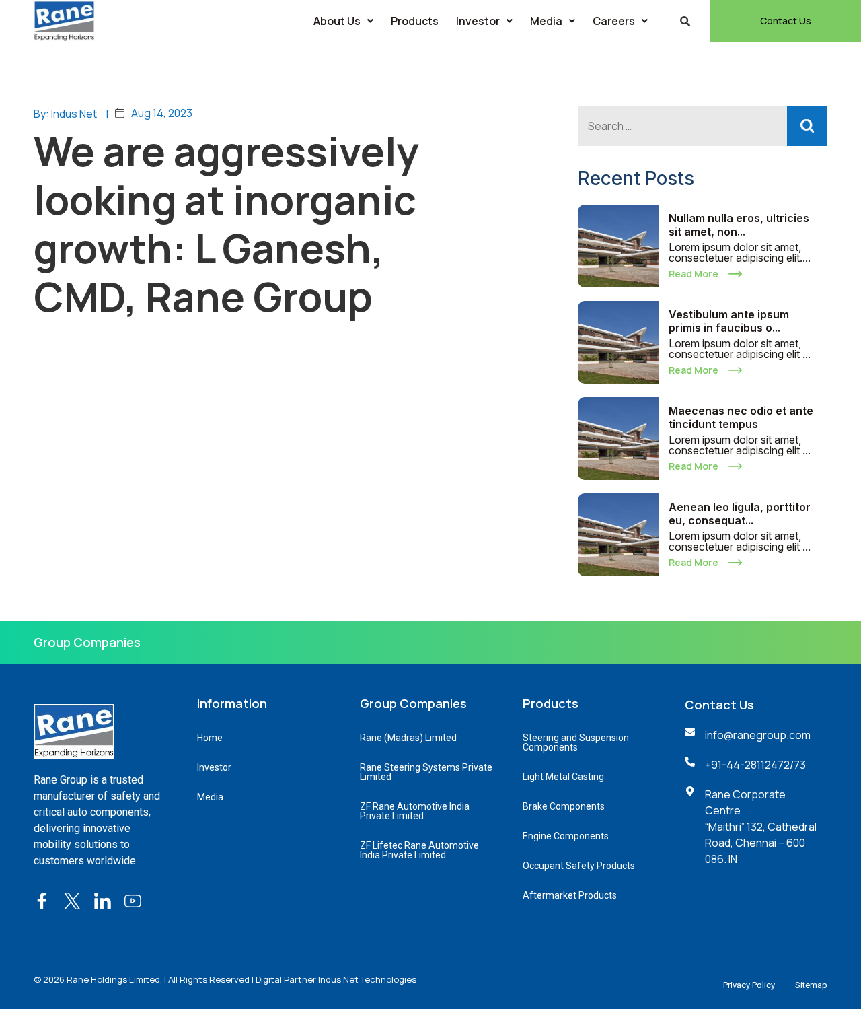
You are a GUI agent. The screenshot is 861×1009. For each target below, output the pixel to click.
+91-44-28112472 (747, 764)
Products (415, 20)
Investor (478, 20)
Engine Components (566, 836)
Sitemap (811, 985)
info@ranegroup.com (758, 735)
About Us (337, 20)
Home (210, 737)
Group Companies (87, 642)
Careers (614, 20)
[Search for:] (702, 126)
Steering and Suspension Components (576, 742)
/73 (798, 764)
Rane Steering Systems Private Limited (426, 772)
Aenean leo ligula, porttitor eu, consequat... (740, 513)
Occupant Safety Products (579, 865)
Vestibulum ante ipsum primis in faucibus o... (729, 321)
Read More (693, 273)
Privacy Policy (749, 985)
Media (546, 20)
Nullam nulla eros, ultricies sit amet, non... (739, 224)
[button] (343, 21)
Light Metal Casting (563, 776)
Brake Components (564, 806)
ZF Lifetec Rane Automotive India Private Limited (419, 850)
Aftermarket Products (570, 895)
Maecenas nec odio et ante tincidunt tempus (741, 417)
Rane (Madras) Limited (408, 737)
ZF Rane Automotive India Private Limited (415, 811)
